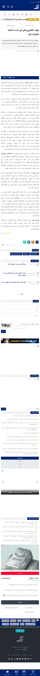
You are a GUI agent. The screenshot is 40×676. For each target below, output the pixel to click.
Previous (37, 482)
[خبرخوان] (9, 659)
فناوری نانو (34, 254)
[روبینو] (31, 14)
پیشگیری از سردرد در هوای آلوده (16, 264)
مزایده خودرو (29, 608)
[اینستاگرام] (9, 14)
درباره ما (30, 655)
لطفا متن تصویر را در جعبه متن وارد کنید (29, 324)
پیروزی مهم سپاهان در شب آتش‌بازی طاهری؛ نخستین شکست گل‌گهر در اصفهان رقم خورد (20, 453)
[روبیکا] (35, 14)
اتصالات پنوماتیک (29, 612)
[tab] (20, 458)
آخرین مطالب (34, 412)
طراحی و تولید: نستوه (19, 649)
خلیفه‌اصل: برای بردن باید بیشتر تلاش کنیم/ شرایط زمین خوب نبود (19, 449)
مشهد (22, 624)
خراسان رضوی (26, 620)
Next (3, 482)
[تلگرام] (13, 14)
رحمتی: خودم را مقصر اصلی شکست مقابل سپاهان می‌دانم (22, 419)
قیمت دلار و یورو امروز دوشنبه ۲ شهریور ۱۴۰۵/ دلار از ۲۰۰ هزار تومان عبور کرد (20, 523)
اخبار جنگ (33, 674)
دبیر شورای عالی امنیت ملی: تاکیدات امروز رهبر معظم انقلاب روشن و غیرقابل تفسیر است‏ (19, 429)
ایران (19, 620)
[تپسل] (2, 339)
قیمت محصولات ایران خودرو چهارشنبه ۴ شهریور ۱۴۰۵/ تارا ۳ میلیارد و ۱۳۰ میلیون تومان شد (19, 532)
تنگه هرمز (13, 620)
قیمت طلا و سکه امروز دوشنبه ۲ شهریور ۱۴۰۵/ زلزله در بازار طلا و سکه (19, 528)
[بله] (26, 14)
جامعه (20, 23)
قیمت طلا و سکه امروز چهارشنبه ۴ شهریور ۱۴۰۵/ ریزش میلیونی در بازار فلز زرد (19, 541)
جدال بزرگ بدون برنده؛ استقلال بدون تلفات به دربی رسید (22, 440)
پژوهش (25, 254)
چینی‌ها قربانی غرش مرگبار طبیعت (20, 492)
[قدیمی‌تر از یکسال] (33, 266)
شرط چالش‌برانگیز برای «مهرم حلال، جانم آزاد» (25, 416)
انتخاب (3, 409)
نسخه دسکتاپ (20, 631)
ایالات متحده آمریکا (15, 254)
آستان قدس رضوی (30, 624)
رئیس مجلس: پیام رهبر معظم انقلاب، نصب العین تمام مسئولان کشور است (20, 444)
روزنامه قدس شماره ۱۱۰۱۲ (30, 433)
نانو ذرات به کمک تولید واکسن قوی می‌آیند (13, 282)
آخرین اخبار (7, 674)
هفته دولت (5, 624)
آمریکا (33, 620)
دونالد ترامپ (5, 620)
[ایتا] (22, 14)
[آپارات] (4, 14)
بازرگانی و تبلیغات (15, 655)
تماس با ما (24, 655)
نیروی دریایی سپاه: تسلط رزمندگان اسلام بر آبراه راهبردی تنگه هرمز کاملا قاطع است (19, 423)
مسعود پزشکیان (14, 624)
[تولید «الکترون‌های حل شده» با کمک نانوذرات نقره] (20, 62)
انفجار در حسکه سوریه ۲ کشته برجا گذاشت (18, 19)
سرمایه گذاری (20, 573)
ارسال (3, 331)
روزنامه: (37, 408)
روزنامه (24, 674)
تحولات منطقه (33, 19)
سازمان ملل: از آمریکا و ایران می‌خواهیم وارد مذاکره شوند (22, 437)
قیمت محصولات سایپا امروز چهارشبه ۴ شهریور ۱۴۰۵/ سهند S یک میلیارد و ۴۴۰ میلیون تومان (20, 537)
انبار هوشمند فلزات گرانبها (11, 608)
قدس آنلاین (35, 6)
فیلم (16, 674)
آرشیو (8, 655)
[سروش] (18, 14)
